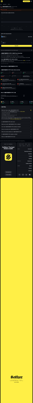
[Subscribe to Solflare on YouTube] (22, 175)
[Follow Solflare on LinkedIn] (26, 175)
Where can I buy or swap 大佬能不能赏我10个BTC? (10, 110)
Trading (30, 156)
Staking (30, 158)
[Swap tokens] (16, 39)
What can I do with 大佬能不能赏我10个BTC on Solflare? (11, 124)
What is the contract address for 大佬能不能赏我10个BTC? (12, 131)
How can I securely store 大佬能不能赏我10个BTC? (10, 129)
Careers (30, 168)
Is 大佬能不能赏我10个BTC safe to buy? (8, 121)
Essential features (28, 151)
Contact (30, 170)
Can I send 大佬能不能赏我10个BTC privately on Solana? (11, 126)
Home (1, 4)
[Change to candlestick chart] (21, 28)
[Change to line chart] (19, 28)
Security (30, 153)
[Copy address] (17, 96)
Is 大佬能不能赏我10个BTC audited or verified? (9, 134)
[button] (16, 10)
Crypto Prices (4, 4)
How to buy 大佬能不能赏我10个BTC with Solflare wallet (9, 50)
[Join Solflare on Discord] (29, 175)
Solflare (24, 60)
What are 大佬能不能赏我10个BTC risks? (8, 136)
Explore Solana (29, 163)
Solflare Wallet (22, 111)
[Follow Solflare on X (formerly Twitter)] (19, 175)
